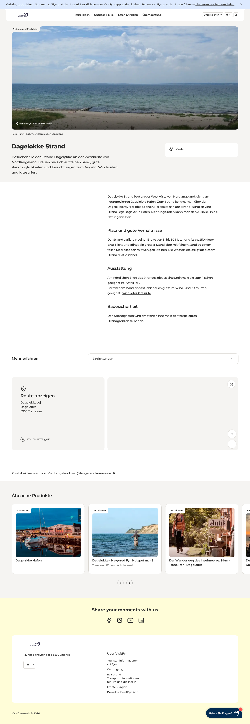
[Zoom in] (232, 434)
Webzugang (115, 669)
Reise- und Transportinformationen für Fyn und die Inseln (123, 678)
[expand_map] (231, 384)
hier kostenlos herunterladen (214, 4)
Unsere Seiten (211, 14)
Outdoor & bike (104, 14)
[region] (172, 413)
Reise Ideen (82, 14)
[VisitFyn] (34, 644)
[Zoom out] (232, 444)
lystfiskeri (132, 283)
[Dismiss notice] (241, 4)
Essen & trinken (128, 14)
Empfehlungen (117, 687)
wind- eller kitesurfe (136, 293)
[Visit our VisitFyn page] (109, 620)
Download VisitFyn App (122, 692)
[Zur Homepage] (23, 15)
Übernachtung (152, 14)
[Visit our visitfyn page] (119, 620)
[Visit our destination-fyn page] (141, 620)
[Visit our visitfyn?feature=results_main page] (130, 620)
